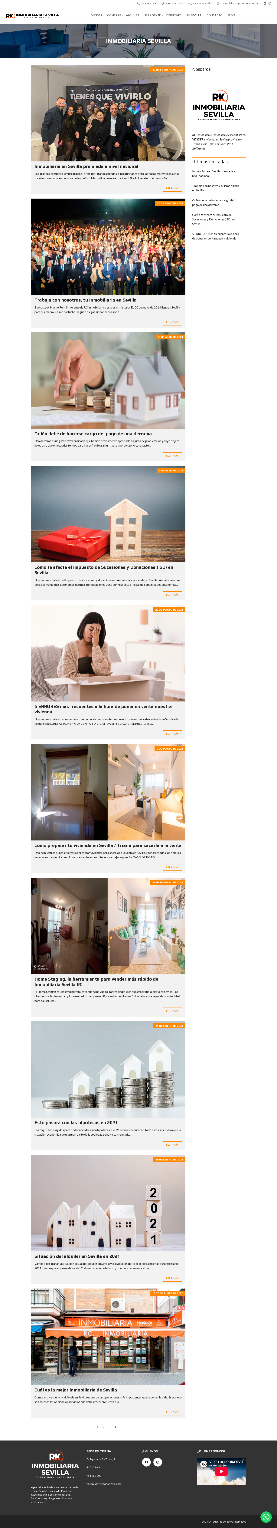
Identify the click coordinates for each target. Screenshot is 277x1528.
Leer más (172, 188)
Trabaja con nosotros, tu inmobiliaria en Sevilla (85, 299)
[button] (266, 1517)
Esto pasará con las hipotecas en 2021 (76, 1122)
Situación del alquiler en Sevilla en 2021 (77, 1256)
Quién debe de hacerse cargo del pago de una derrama (93, 433)
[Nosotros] (219, 103)
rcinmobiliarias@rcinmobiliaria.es (239, 3)
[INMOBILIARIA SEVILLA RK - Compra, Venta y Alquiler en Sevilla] (32, 15)
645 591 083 (148, 3)
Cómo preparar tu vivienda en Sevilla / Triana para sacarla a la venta (108, 845)
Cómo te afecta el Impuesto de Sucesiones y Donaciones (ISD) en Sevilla (213, 219)
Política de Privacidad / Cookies (103, 1483)
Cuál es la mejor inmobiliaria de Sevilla (75, 1389)
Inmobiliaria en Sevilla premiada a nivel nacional (86, 166)
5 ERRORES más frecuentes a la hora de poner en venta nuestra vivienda (215, 236)
